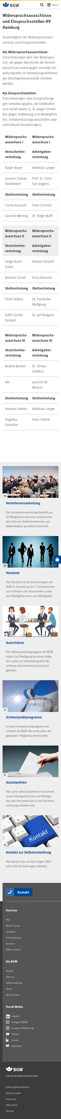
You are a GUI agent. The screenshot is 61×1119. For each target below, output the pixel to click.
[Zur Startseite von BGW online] (11, 5)
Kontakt (23, 892)
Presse (9, 988)
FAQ (8, 919)
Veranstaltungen (14, 937)
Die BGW (11, 961)
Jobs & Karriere (13, 994)
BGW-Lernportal (13, 949)
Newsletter (16, 1046)
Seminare (10, 943)
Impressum (11, 1099)
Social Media (14, 1006)
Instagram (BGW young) (22, 1028)
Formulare (10, 931)
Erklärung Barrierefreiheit (17, 1087)
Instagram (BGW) (19, 1022)
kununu (14, 1040)
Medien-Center (13, 925)
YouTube (15, 1034)
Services (11, 910)
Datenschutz (12, 1105)
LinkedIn (15, 1016)
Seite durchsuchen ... (42, 5)
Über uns (10, 976)
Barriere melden (13, 1093)
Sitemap (10, 1111)
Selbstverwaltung (14, 982)
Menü (55, 4)
